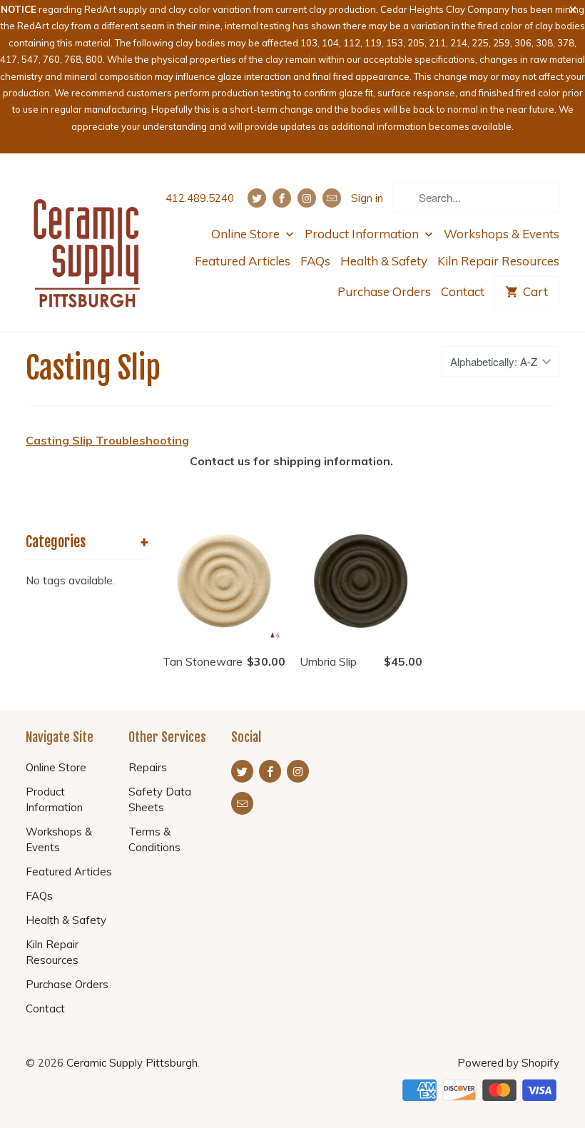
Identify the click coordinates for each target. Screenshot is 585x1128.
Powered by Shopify (508, 1062)
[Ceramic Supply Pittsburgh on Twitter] (257, 198)
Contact (462, 291)
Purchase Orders (384, 291)
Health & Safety (383, 260)
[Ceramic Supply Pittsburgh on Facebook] (282, 198)
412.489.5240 (200, 198)
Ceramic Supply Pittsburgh (132, 1062)
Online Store (247, 233)
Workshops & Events (501, 233)
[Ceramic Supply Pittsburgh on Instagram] (306, 198)
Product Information (363, 233)
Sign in (367, 198)
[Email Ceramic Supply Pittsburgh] (331, 198)
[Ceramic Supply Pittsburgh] (87, 242)
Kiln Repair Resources (498, 260)
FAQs (315, 260)
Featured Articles (242, 260)
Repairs (147, 767)
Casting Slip (93, 368)
